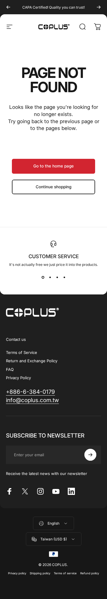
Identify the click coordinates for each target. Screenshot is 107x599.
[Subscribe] (90, 455)
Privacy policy (17, 573)
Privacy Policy (18, 377)
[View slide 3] (57, 277)
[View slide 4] (64, 277)
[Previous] (8, 7)
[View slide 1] (42, 277)
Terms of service (65, 573)
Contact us (16, 339)
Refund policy (89, 573)
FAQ (10, 369)
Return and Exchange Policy (31, 360)
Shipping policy (40, 573)
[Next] (98, 7)
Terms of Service (21, 352)
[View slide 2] (50, 277)
